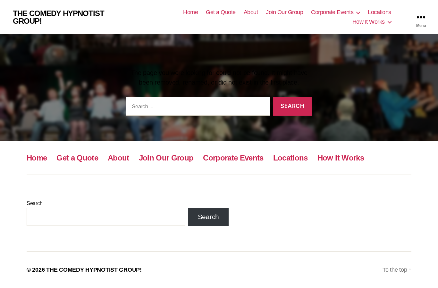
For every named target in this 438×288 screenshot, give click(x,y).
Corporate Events (332, 12)
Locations (379, 12)
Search (34, 203)
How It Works (368, 22)
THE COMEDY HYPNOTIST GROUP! (58, 17)
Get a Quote (221, 12)
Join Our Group (284, 12)
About (251, 12)
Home (190, 12)
